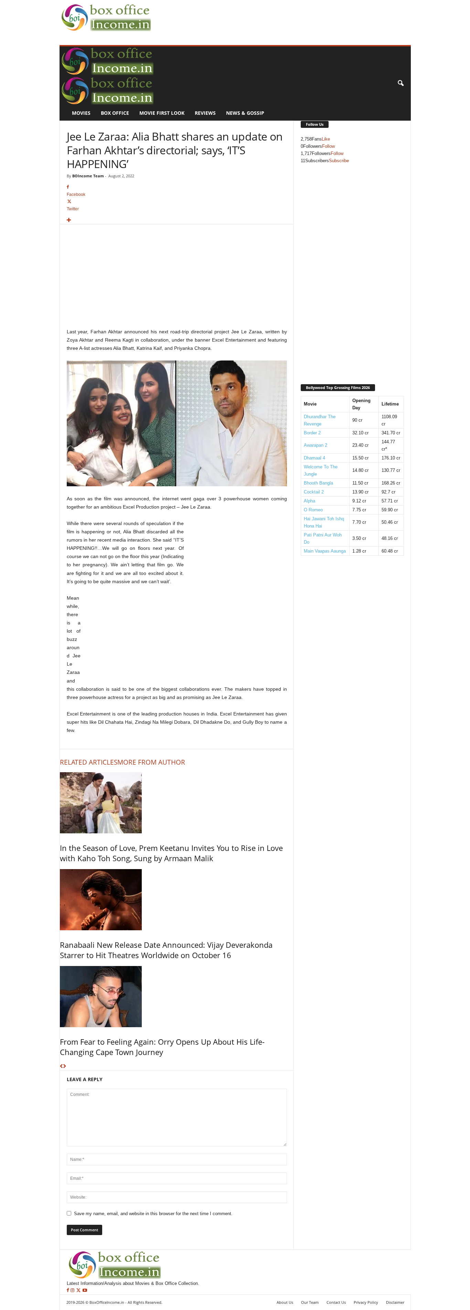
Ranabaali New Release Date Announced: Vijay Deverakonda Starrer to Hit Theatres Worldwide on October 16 (166, 950)
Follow (328, 146)
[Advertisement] (278, 15)
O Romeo (313, 509)
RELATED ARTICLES (88, 762)
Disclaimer (395, 1302)
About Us (285, 1302)
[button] (400, 83)
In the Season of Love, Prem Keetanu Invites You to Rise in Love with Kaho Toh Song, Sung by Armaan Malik (171, 853)
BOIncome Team (88, 175)
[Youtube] (85, 1290)
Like (326, 139)
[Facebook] (69, 1290)
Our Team (310, 1302)
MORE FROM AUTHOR (151, 762)
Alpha (309, 500)
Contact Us (336, 1302)
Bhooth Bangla (318, 483)
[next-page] (64, 1066)
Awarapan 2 (315, 445)
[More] (177, 220)
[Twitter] (79, 1290)
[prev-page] (61, 1066)
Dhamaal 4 (314, 457)
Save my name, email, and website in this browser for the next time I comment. (153, 1213)
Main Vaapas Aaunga (325, 551)
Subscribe (339, 160)
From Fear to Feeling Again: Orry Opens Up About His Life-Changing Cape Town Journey (162, 1046)
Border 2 (312, 432)
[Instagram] (73, 1290)
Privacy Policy (366, 1302)
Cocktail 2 (314, 492)
